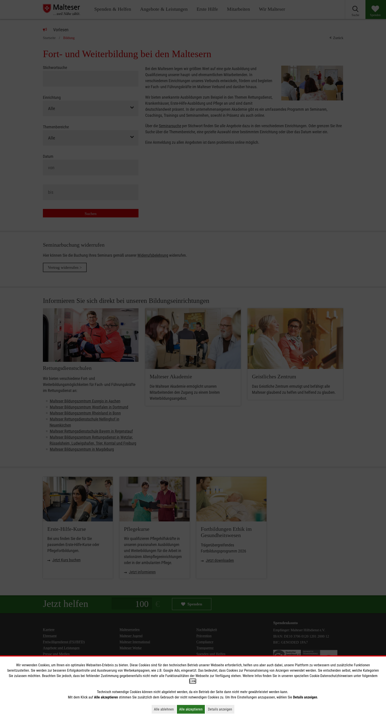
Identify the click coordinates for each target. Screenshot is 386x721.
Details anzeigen (221, 709)
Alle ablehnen (165, 709)
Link (193, 681)
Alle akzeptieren (192, 709)
